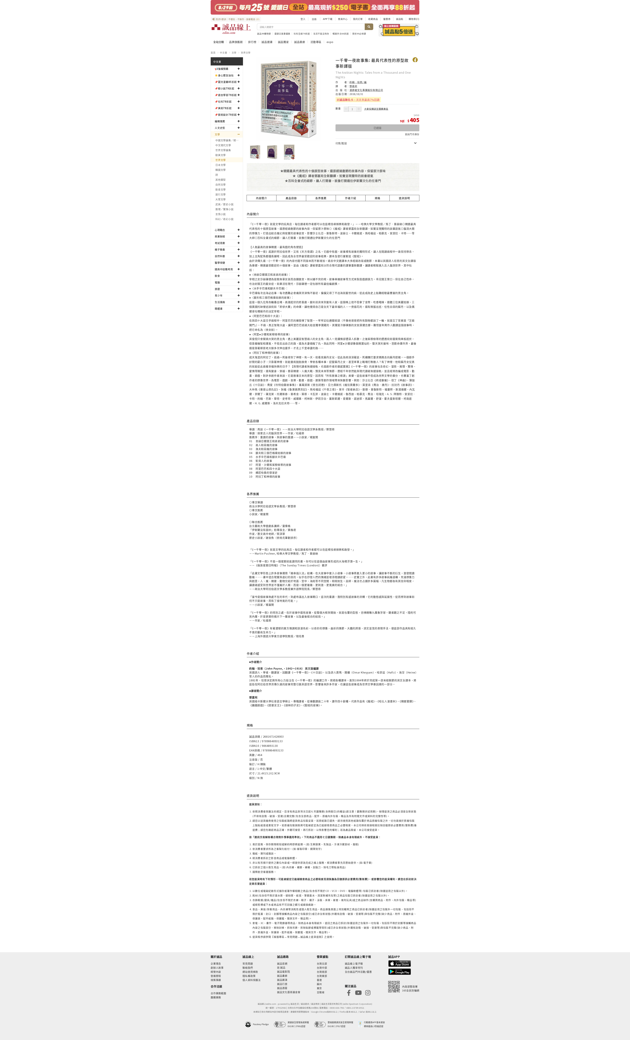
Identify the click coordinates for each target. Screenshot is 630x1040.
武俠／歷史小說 (224, 204)
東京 (319, 988)
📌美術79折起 (223, 108)
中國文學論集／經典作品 (229, 140)
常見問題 (247, 963)
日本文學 (220, 165)
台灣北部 (322, 963)
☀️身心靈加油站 (224, 75)
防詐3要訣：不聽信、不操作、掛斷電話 (238, 19)
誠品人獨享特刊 (354, 967)
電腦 (217, 282)
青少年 (218, 295)
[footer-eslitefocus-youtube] (358, 992)
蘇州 (319, 984)
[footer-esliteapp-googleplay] (399, 971)
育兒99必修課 (359, 33)
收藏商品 (373, 19)
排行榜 (252, 42)
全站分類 (218, 42)
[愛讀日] (315, 7)
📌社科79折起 (223, 101)
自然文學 (220, 184)
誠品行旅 (282, 984)
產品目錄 (291, 198)
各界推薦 (320, 198)
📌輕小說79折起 (224, 88)
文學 (234, 52)
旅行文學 (220, 194)
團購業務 (216, 997)
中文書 (223, 52)
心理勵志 (220, 229)
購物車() (414, 19)
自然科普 (220, 256)
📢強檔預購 (221, 68)
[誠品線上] (231, 28)
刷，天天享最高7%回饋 (358, 100)
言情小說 (220, 214)
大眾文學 (220, 199)
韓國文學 (220, 169)
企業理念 (216, 963)
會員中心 (343, 19)
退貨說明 (404, 198)
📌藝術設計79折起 (226, 114)
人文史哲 (220, 127)
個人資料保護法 (251, 980)
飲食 (217, 275)
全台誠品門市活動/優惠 (358, 971)
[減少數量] (346, 109)
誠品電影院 (283, 971)
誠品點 (399, 19)
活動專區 (315, 42)
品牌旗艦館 (236, 42)
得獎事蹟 (216, 980)
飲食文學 (220, 189)
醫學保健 (220, 262)
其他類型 (220, 179)
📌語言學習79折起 (226, 95)
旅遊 (217, 289)
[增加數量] (358, 109)
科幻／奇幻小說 (224, 219)
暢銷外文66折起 (341, 33)
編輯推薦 (220, 121)
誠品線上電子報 (354, 963)
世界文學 (246, 52)
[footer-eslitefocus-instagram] (368, 992)
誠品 (282, 967)
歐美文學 (220, 155)
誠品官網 (282, 963)
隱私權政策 (248, 975)
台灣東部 (322, 975)
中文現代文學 (223, 145)
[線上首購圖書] (398, 30)
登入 (303, 19)
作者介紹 (350, 198)
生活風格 (220, 302)
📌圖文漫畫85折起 (226, 82)
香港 (319, 980)
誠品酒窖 (282, 988)
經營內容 (216, 971)
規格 (377, 198)
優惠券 (386, 19)
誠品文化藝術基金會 (288, 992)
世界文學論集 (223, 150)
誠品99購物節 (264, 33)
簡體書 (218, 308)
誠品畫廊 (299, 42)
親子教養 (220, 249)
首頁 (213, 52)
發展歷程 (216, 975)
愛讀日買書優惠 (282, 33)
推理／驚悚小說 (224, 209)
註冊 (314, 19)
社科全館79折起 (302, 33)
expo (330, 42)
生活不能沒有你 (321, 33)
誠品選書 (267, 42)
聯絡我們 (247, 967)
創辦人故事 (217, 967)
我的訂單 (358, 19)
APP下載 (328, 19)
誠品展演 (282, 979)
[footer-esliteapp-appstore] (399, 963)
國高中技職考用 (224, 269)
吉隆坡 (321, 992)
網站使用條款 (250, 971)
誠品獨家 (283, 42)
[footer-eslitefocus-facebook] (349, 992)
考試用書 (220, 243)
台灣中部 (322, 967)
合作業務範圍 (218, 993)
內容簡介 (261, 198)
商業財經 (220, 236)
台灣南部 (322, 971)
